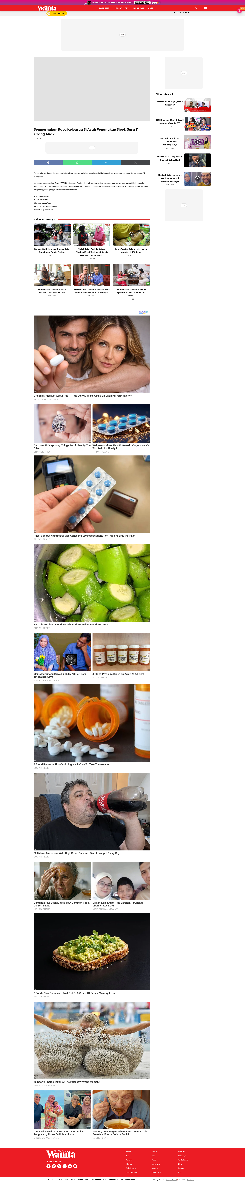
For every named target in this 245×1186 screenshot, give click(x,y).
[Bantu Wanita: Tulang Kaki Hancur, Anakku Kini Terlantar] (131, 235)
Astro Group (190, 1180)
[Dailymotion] (189, 12)
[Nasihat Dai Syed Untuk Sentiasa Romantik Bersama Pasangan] (197, 179)
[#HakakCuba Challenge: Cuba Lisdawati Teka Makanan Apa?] (52, 275)
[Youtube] (186, 12)
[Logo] (47, 8)
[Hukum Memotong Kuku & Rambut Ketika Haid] (197, 160)
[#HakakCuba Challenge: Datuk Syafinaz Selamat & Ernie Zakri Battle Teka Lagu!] (131, 275)
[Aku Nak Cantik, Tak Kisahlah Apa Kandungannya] (197, 142)
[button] (197, 8)
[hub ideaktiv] (205, 7)
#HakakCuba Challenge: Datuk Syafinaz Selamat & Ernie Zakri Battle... (131, 292)
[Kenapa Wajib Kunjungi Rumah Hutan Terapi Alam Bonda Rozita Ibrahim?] (52, 235)
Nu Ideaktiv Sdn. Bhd (171, 1180)
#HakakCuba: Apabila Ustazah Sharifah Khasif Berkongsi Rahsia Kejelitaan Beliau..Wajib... (92, 252)
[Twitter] (180, 12)
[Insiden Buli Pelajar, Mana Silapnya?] (197, 105)
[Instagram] (177, 12)
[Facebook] (174, 12)
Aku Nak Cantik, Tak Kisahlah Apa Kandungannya (170, 141)
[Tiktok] (183, 12)
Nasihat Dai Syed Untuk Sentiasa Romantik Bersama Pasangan (170, 178)
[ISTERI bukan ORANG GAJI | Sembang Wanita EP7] (197, 124)
